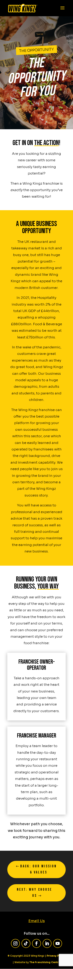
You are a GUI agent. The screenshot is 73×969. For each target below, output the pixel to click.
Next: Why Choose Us (34, 892)
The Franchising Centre (44, 962)
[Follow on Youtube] (57, 943)
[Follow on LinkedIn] (47, 943)
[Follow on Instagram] (15, 943)
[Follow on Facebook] (36, 943)
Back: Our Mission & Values (38, 869)
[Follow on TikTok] (25, 943)
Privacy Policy (56, 955)
